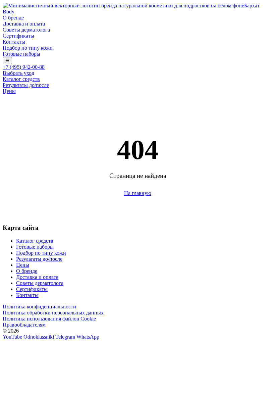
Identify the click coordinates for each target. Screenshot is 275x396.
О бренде (13, 17)
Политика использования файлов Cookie (49, 318)
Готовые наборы (21, 54)
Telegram (65, 337)
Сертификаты (18, 36)
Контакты (14, 42)
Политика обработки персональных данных (53, 312)
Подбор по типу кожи (28, 48)
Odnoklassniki (38, 337)
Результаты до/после (26, 85)
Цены (9, 91)
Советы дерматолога (26, 30)
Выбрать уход (18, 73)
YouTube (12, 337)
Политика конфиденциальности (39, 306)
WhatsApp (87, 337)
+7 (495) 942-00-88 (24, 67)
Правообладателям (24, 325)
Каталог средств (21, 79)
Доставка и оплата (24, 24)
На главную (137, 193)
